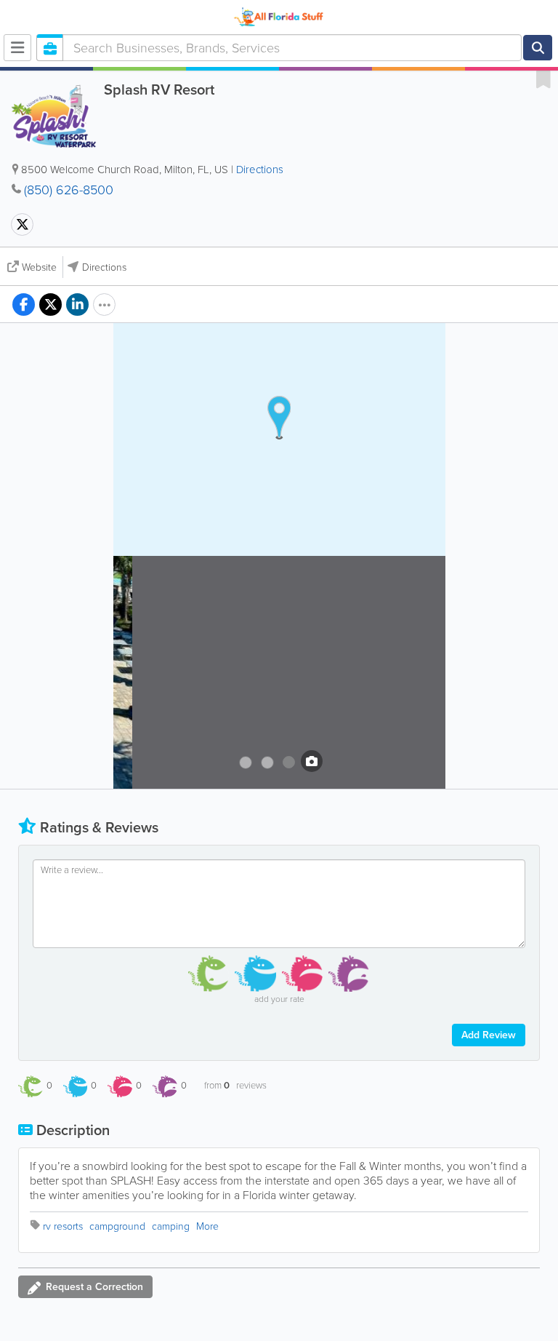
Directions (259, 170)
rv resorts (63, 1226)
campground (117, 1226)
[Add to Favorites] (543, 78)
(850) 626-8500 (68, 189)
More (207, 1226)
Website (39, 267)
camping (171, 1226)
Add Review (488, 1035)
